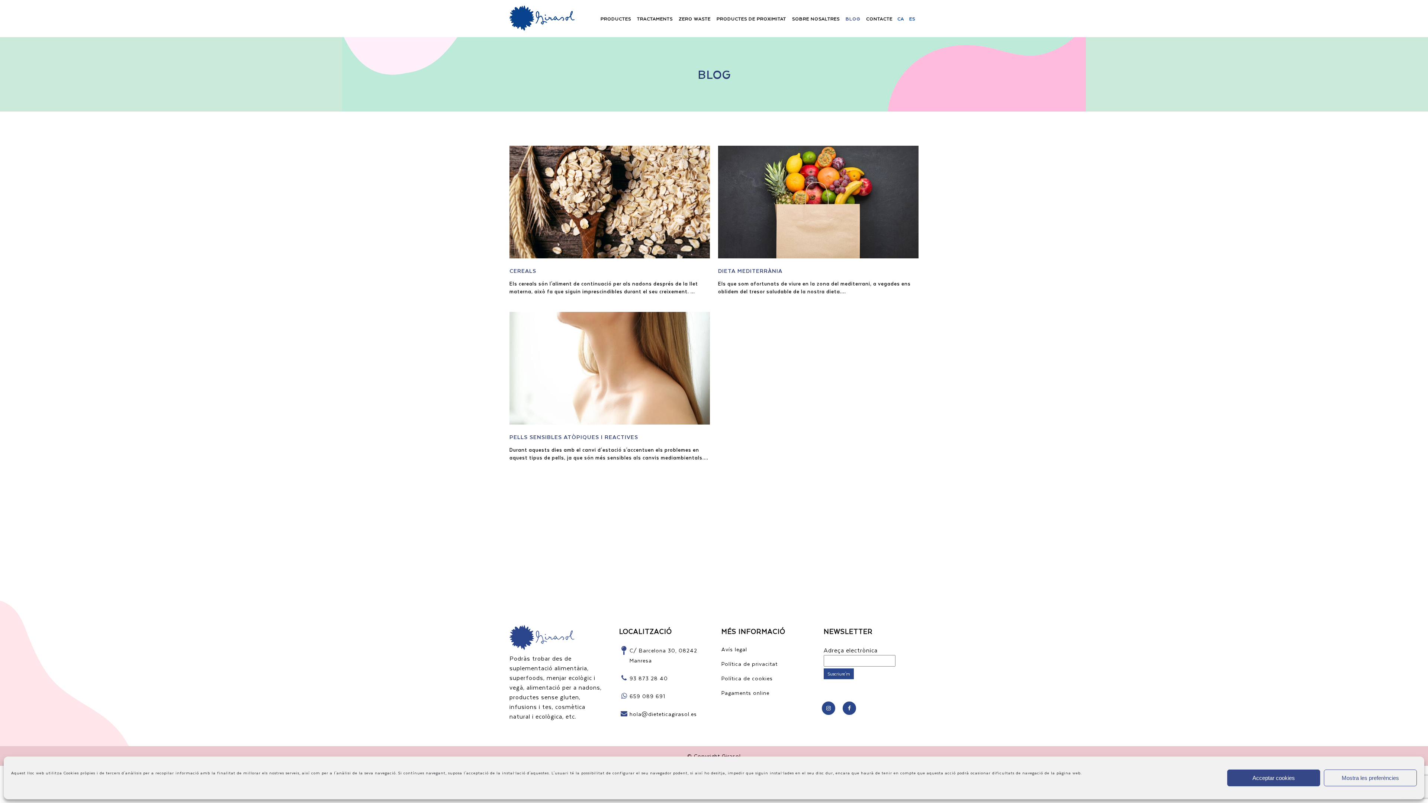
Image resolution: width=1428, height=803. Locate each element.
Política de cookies (747, 678)
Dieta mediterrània (750, 270)
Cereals (522, 270)
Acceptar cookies (1273, 778)
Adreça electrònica (851, 650)
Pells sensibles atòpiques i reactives (573, 436)
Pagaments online (745, 693)
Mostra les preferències (1370, 778)
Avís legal (734, 649)
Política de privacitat (749, 664)
